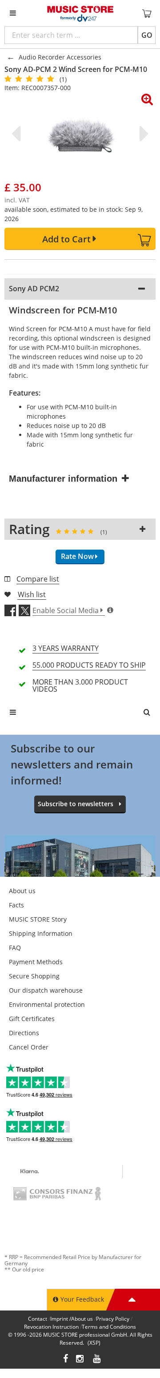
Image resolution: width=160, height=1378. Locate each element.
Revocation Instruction (51, 1326)
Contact (37, 1319)
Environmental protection (47, 1004)
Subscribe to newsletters (75, 804)
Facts (16, 905)
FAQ (15, 947)
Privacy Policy (112, 1319)
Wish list (32, 594)
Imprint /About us (71, 1319)
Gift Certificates (32, 1018)
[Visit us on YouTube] (97, 1359)
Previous (18, 133)
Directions (24, 1033)
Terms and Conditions (109, 1326)
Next (142, 133)
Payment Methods (36, 962)
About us (22, 891)
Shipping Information (40, 933)
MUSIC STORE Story (38, 919)
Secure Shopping (34, 976)
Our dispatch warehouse (46, 990)
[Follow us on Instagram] (80, 1359)
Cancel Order (28, 1047)
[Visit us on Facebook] (65, 1359)
